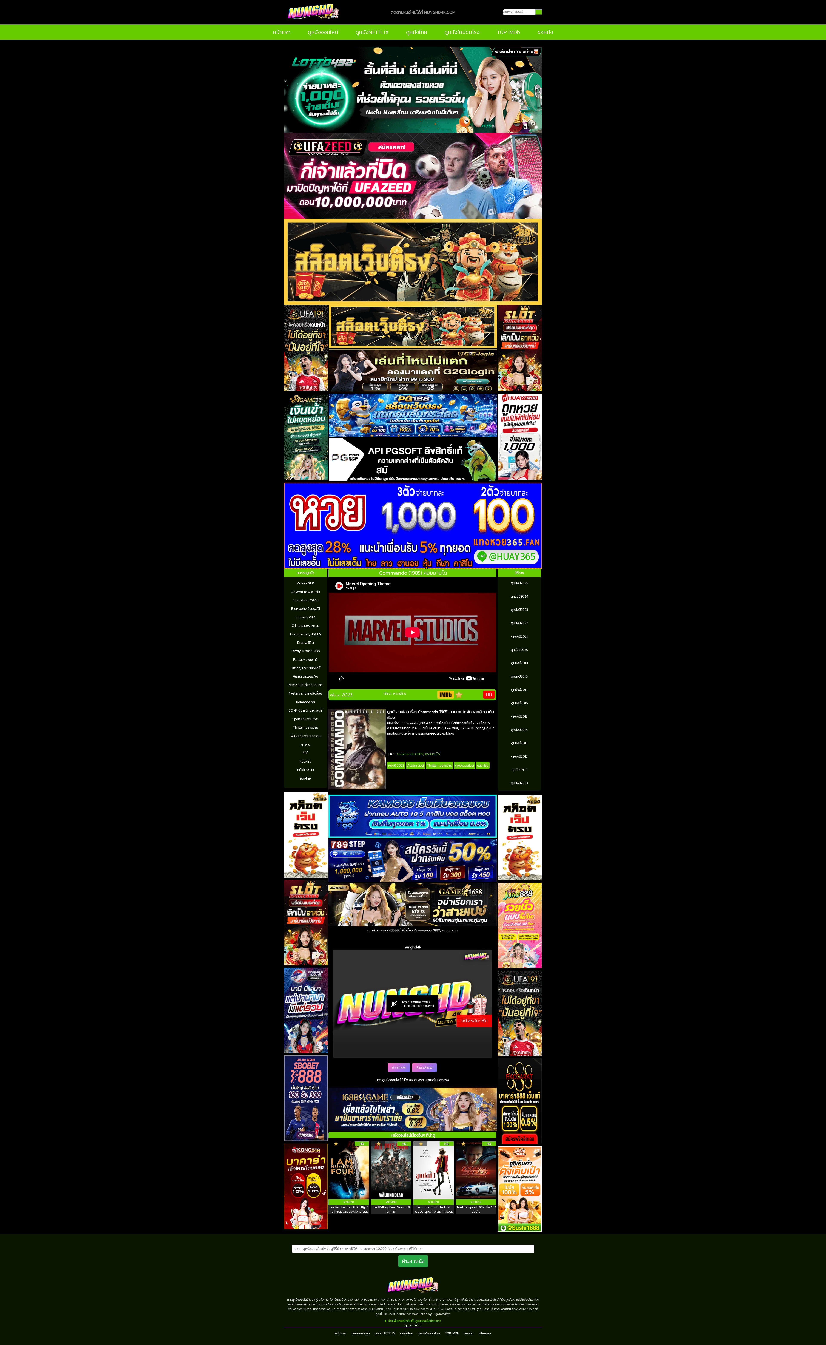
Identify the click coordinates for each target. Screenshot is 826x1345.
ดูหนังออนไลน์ (323, 32)
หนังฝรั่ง (305, 761)
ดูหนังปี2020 (519, 649)
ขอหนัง (545, 32)
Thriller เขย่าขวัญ (305, 727)
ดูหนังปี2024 (519, 596)
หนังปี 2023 (396, 765)
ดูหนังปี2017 (519, 689)
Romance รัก (305, 701)
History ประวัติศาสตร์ (305, 667)
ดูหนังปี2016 (519, 703)
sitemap (485, 1333)
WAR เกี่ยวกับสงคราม (306, 735)
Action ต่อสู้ (305, 583)
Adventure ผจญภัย (305, 591)
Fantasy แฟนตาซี (305, 659)
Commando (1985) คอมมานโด (418, 754)
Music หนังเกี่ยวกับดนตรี (305, 684)
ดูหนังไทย (416, 32)
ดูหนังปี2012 (519, 756)
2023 (347, 694)
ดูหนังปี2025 (519, 582)
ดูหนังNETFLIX (372, 32)
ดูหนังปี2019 (519, 663)
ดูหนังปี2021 (519, 636)
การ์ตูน (305, 744)
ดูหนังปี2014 (519, 729)
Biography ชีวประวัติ (305, 608)
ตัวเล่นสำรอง (424, 1067)
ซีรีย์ (305, 752)
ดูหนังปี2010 (519, 783)
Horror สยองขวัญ (305, 676)
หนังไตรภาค (305, 769)
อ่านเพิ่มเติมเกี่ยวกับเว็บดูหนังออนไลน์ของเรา (414, 1321)
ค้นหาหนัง (413, 1261)
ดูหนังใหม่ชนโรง (461, 32)
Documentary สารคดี (305, 634)
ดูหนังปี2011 (519, 769)
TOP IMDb (508, 32)
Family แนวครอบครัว (305, 650)
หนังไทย (305, 778)
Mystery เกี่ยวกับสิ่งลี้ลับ (305, 693)
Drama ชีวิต (305, 642)
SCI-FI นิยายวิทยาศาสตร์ (305, 710)
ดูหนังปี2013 (519, 743)
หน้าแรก (281, 32)
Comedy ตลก (305, 617)
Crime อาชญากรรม (305, 625)
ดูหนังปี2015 (519, 716)
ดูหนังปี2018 (519, 676)
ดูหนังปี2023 (519, 609)
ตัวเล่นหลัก (399, 1067)
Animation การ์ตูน (305, 600)
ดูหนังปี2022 (519, 622)
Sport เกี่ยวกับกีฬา (305, 718)
